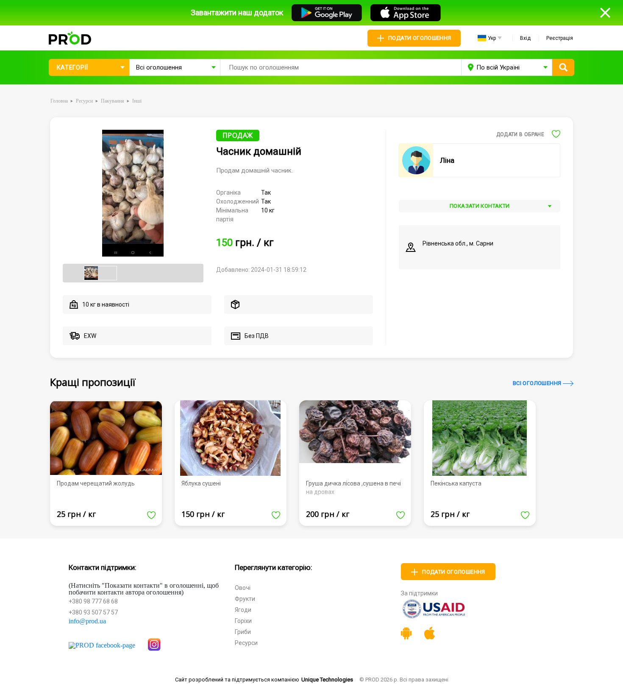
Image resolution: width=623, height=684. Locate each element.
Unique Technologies (327, 679)
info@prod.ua (87, 621)
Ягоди (243, 609)
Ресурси (246, 642)
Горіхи (243, 620)
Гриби (243, 631)
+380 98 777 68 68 (93, 601)
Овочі (242, 587)
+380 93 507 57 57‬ (93, 612)
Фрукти (245, 598)
